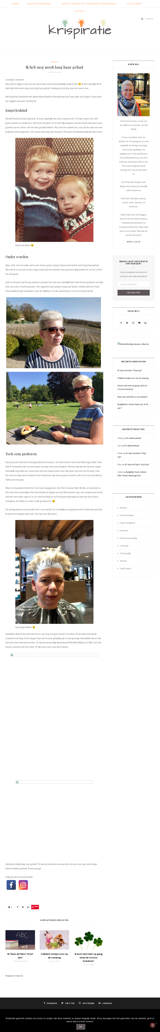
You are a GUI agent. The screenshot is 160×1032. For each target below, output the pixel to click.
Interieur (124, 530)
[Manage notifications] (152, 1025)
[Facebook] (11, 885)
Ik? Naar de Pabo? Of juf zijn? (130, 370)
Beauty (54, 62)
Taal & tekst (125, 568)
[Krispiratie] (80, 28)
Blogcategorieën (39, 3)
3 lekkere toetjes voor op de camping (133, 378)
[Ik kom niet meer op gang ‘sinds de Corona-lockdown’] (88, 940)
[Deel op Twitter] (22, 907)
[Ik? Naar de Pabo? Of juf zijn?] (20, 940)
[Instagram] (23, 885)
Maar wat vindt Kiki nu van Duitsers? (133, 397)
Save (36, 906)
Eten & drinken (127, 515)
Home (15, 3)
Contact (80, 11)
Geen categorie (127, 522)
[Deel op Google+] (28, 907)
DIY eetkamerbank (133, 438)
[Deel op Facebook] (17, 907)
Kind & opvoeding (128, 538)
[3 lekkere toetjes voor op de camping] (54, 940)
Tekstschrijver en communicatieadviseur (89, 3)
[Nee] (156, 1023)
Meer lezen (133, 241)
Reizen (123, 560)
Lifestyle (124, 545)
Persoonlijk (125, 553)
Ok (80, 1027)
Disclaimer (135, 3)
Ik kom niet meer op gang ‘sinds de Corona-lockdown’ (88, 957)
